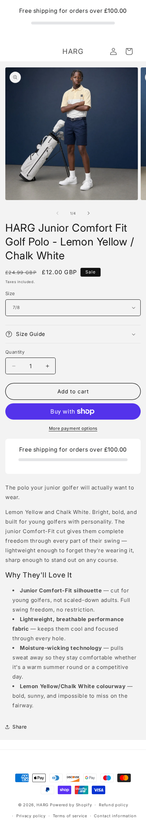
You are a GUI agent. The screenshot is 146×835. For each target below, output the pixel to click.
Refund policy (113, 804)
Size (10, 293)
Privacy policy (31, 815)
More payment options (73, 428)
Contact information (115, 815)
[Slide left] (57, 213)
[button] (129, 51)
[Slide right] (88, 213)
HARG (42, 804)
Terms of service (70, 815)
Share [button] (19, 727)
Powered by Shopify (71, 804)
